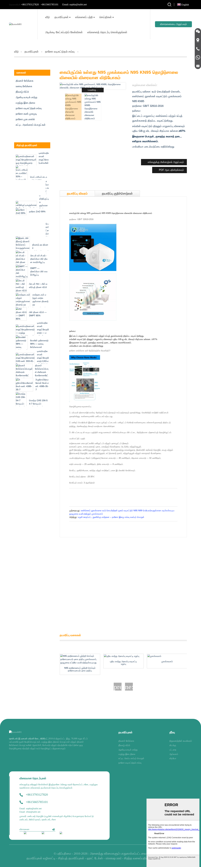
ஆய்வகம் (173, 754)
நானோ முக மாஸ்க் (25, 119)
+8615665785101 (49, 4)
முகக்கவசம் (167, 661)
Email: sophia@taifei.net (74, 4)
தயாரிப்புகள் (61, 17)
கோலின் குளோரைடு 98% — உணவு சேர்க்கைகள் (39, 343)
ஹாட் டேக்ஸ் (95, 858)
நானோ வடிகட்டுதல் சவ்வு (60, 51)
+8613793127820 (30, 4)
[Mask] (167, 656)
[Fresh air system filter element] (123, 656)
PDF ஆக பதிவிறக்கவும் (171, 170)
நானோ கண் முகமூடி (26, 113)
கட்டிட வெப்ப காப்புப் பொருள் (131, 758)
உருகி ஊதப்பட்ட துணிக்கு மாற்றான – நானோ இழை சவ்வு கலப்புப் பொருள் (111, 517)
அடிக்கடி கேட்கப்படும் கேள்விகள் (64, 32)
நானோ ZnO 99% (37, 211)
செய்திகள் (105, 17)
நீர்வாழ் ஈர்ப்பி (22, 91)
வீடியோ (172, 758)
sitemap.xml (113, 858)
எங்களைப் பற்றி (84, 17)
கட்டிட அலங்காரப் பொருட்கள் (31, 124)
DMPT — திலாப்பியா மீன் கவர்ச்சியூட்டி (39, 271)
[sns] (30, 833)
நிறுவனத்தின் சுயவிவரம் (180, 741)
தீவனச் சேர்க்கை (24, 80)
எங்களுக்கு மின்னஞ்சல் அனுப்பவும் (166, 162)
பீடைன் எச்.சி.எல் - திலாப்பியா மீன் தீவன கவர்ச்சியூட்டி (39, 258)
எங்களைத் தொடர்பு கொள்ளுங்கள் (107, 32)
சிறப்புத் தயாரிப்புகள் (71, 858)
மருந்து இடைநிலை (25, 102)
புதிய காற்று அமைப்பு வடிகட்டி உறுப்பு (123, 662)
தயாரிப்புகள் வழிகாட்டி (41, 858)
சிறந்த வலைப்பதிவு (136, 858)
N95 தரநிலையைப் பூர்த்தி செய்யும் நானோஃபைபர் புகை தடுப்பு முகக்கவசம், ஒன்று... (79, 669)
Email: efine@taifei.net (29, 812)
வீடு (47, 17)
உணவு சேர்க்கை (24, 86)
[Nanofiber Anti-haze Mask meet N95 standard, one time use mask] (80, 659)
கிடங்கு (172, 745)
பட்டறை (172, 750)
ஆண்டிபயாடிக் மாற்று (26, 97)
